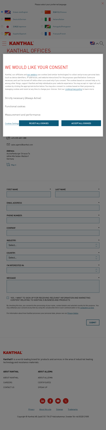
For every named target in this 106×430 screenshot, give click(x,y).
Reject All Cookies (39, 123)
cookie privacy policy (73, 89)
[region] (53, 95)
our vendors (32, 74)
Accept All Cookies (81, 123)
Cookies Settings (12, 123)
